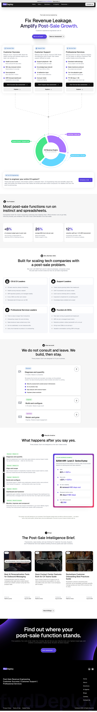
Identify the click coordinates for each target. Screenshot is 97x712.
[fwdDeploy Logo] (9, 669)
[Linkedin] (89, 669)
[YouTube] (92, 669)
